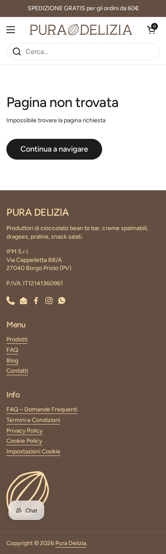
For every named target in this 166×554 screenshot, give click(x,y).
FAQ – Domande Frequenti (41, 409)
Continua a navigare (54, 149)
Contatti (17, 370)
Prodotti (17, 339)
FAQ (12, 350)
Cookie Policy (24, 440)
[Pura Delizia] (80, 29)
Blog (12, 360)
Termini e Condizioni (33, 420)
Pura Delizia (70, 543)
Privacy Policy (24, 430)
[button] (151, 29)
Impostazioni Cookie (33, 451)
